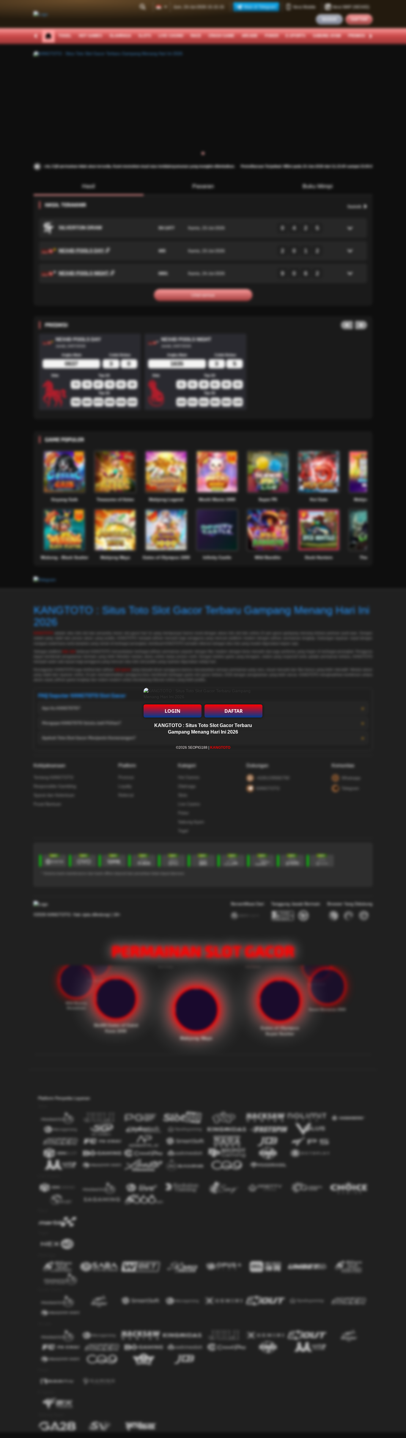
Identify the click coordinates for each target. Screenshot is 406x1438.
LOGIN (172, 711)
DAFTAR (233, 711)
